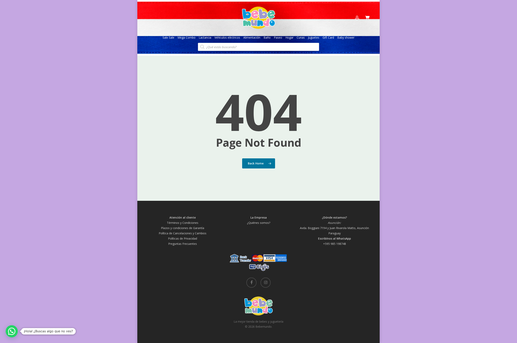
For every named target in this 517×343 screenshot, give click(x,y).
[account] (357, 18)
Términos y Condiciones (182, 223)
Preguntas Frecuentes (182, 244)
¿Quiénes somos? (258, 223)
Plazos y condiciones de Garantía (182, 228)
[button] (12, 331)
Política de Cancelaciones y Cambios (182, 233)
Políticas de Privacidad (182, 238)
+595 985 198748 (334, 244)
